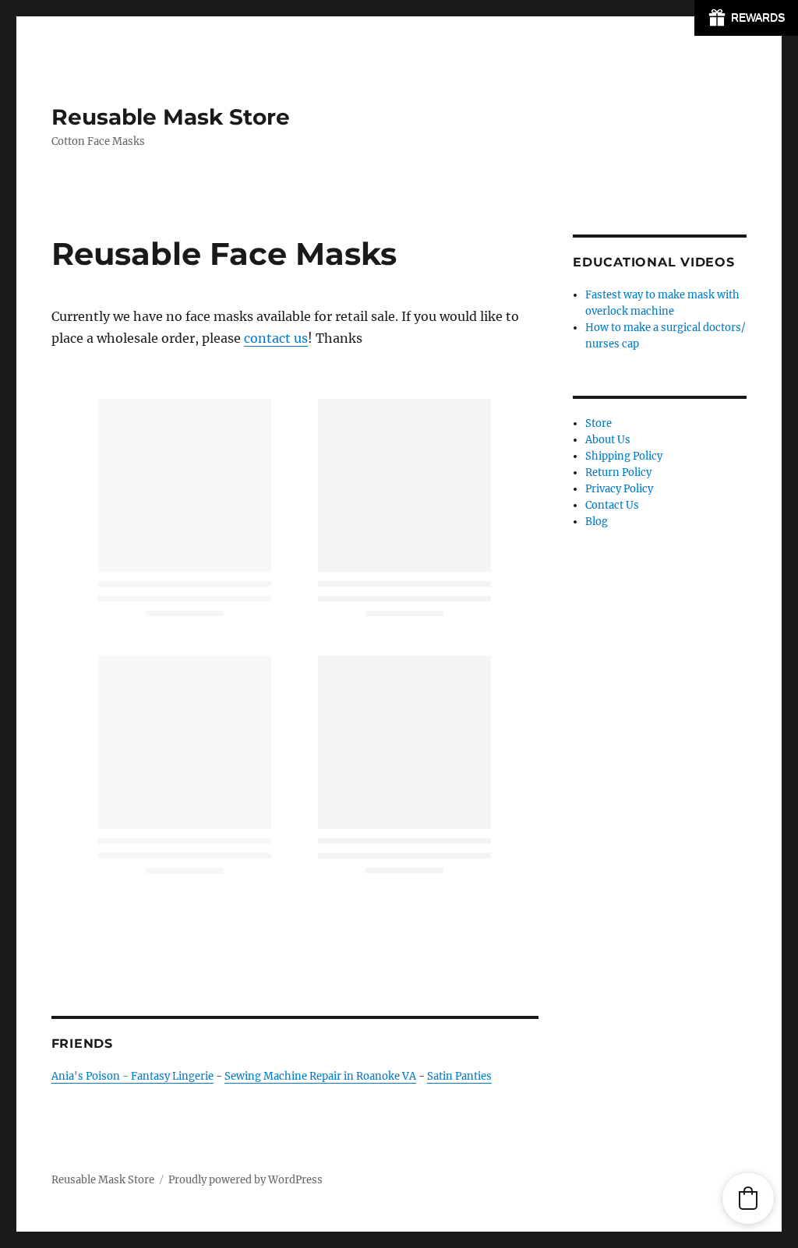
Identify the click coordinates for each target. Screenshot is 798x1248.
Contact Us (612, 505)
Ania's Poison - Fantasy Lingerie (132, 1076)
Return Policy (618, 472)
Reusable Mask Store (170, 117)
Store (598, 423)
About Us (607, 439)
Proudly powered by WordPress (245, 1179)
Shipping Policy (623, 456)
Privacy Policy (619, 488)
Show (746, 18)
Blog (596, 521)
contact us (276, 338)
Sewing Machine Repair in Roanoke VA (320, 1076)
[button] (748, 1198)
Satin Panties (459, 1076)
